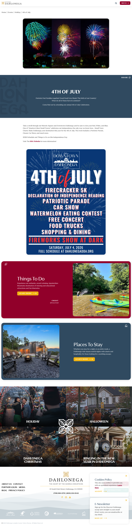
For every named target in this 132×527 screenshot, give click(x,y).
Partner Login (9, 487)
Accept (98, 491)
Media (22, 487)
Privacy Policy (17, 490)
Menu (124, 3)
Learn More (25, 293)
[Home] (12, 3)
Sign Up (99, 518)
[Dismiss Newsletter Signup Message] (126, 500)
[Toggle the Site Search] (116, 3)
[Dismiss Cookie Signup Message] (126, 476)
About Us (7, 483)
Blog (4, 490)
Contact (18, 483)
